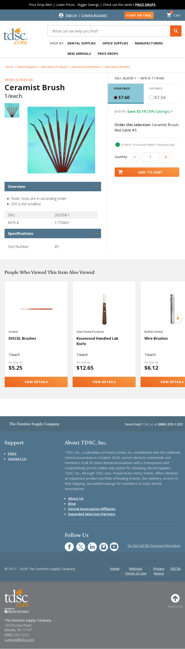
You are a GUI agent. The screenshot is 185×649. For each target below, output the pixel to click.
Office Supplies (115, 43)
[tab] (125, 94)
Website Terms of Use (135, 570)
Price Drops (108, 53)
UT (112, 544)
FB (66, 544)
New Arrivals (79, 53)
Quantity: (121, 157)
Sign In (71, 15)
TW (78, 544)
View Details (36, 382)
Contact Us (17, 458)
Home (9, 67)
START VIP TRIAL (139, 15)
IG (100, 544)
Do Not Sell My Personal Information (154, 545)
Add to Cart (150, 172)
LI (89, 544)
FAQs (12, 453)
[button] (175, 31)
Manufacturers (149, 43)
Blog (72, 503)
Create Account (94, 15)
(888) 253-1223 (170, 424)
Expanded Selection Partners (91, 514)
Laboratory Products (53, 67)
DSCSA (175, 568)
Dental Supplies (81, 43)
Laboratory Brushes (117, 67)
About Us (75, 498)
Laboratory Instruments (86, 67)
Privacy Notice (158, 570)
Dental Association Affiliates (92, 508)
